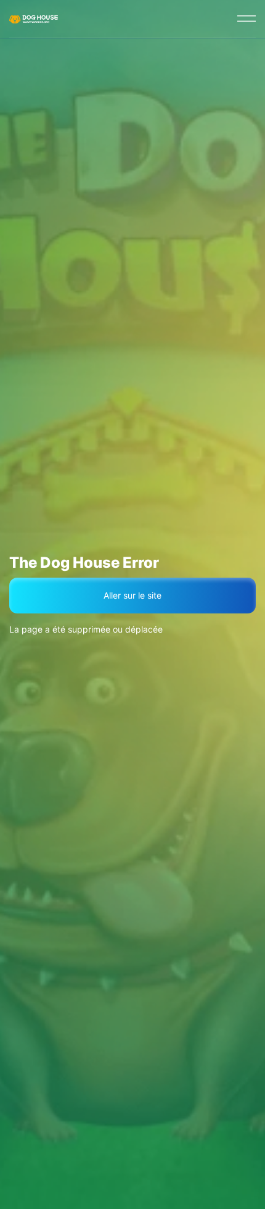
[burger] (246, 18)
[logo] (34, 18)
